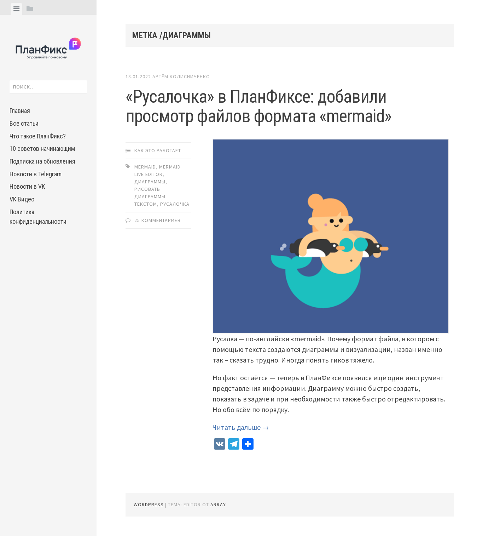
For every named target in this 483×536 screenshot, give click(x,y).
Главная (20, 110)
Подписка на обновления (42, 161)
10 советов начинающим (42, 148)
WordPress (149, 504)
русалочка (175, 204)
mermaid (145, 167)
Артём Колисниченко (181, 76)
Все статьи (24, 123)
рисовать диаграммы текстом (149, 196)
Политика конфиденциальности (38, 216)
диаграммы (149, 181)
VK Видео (22, 199)
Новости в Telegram (36, 174)
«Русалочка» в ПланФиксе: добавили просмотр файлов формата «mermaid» (258, 106)
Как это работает (157, 150)
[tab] (16, 9)
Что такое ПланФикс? (38, 136)
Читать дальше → (241, 427)
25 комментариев (157, 220)
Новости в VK (27, 186)
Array (218, 504)
